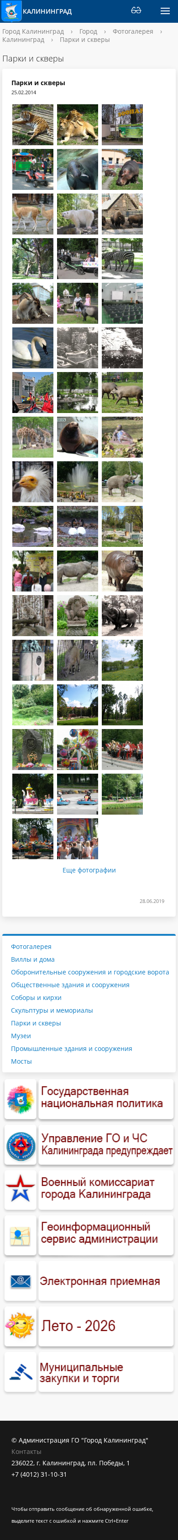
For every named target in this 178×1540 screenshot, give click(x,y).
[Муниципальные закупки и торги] (89, 1372)
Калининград (47, 11)
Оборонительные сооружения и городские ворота (90, 972)
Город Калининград (33, 31)
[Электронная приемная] (89, 1281)
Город (88, 31)
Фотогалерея (133, 31)
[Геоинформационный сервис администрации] (89, 1236)
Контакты (26, 1451)
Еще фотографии (89, 870)
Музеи (21, 1035)
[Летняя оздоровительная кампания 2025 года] (89, 1327)
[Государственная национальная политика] (89, 1099)
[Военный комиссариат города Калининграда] (89, 1191)
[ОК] (36, 1497)
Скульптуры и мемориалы (52, 1010)
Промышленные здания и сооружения (71, 1048)
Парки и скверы (36, 1023)
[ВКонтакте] (18, 1497)
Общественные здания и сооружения (70, 984)
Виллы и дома (33, 959)
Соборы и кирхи (36, 997)
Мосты (21, 1061)
